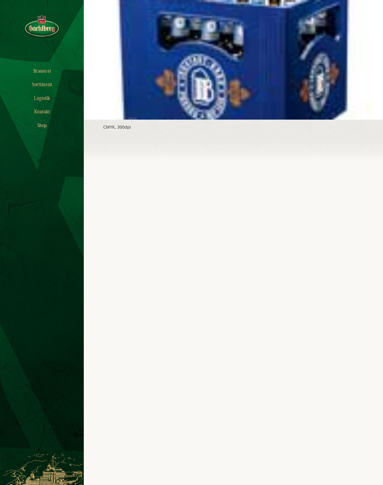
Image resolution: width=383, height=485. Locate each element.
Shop (42, 125)
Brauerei (42, 71)
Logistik (42, 98)
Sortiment (42, 84)
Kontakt (42, 111)
